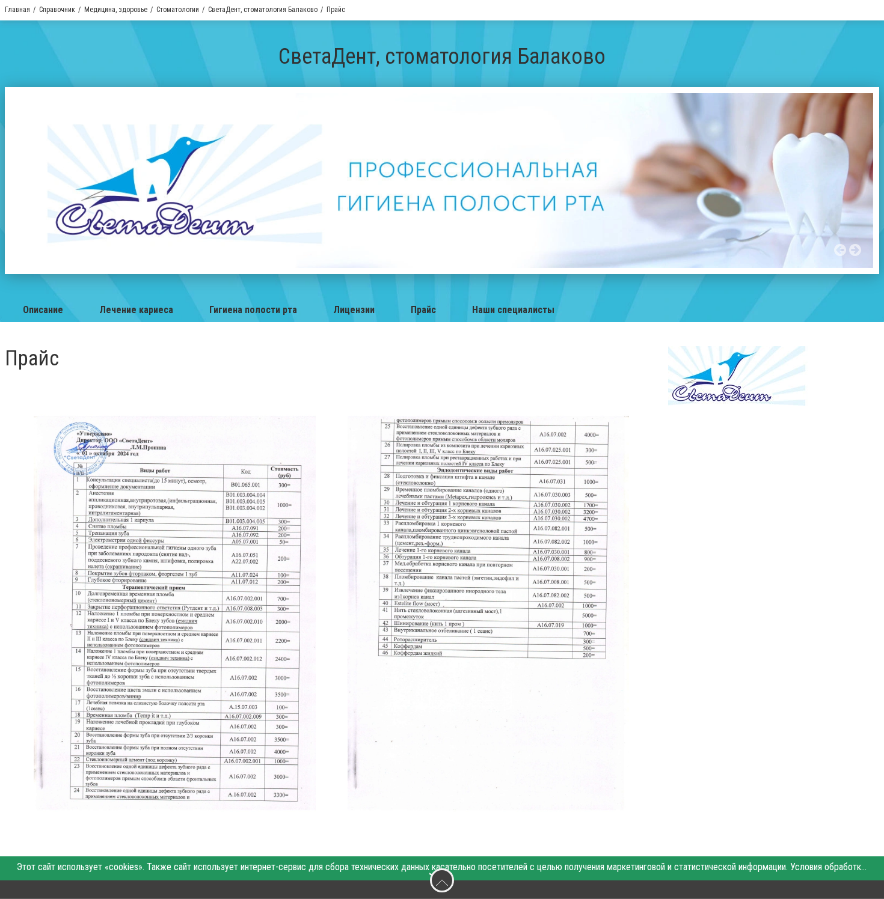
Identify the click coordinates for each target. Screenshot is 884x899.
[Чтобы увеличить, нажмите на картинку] (174, 615)
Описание (43, 309)
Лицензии (354, 309)
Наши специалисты (513, 309)
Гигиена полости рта (253, 309)
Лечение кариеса (136, 309)
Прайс (423, 309)
